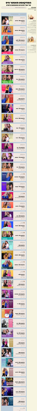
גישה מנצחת (23, 19)
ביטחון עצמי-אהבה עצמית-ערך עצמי (21, 331)
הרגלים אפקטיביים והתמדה (22, 48)
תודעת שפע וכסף (23, 351)
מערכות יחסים (23, 87)
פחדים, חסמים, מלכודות (22, 126)
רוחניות (24, 253)
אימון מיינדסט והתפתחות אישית (21, 107)
